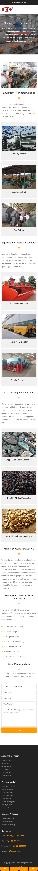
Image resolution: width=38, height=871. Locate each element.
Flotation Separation (19, 303)
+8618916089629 (16, 841)
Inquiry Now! (16, 851)
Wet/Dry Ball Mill (19, 153)
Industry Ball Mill (7, 805)
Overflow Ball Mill (19, 191)
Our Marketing (6, 766)
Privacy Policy (6, 772)
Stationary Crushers (8, 786)
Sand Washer (6, 798)
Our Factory (5, 763)
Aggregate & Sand (7, 818)
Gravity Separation (19, 380)
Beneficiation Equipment (9, 808)
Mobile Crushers (7, 789)
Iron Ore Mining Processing (19, 497)
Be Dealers (5, 769)
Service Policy (6, 775)
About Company (7, 760)
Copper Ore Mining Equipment (19, 459)
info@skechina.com (20, 3)
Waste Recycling (7, 821)
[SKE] (8, 9)
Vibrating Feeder (7, 795)
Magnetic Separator (19, 341)
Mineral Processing (8, 824)
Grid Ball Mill (19, 230)
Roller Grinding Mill (8, 802)
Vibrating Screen (7, 792)
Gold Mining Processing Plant (19, 536)
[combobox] (19, 686)
